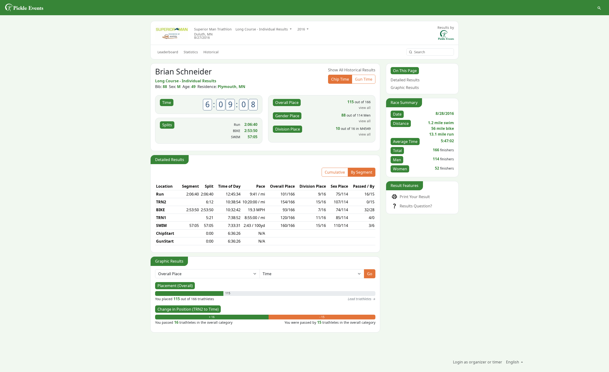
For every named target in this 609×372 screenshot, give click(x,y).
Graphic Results (405, 87)
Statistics (191, 52)
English (513, 362)
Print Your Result (415, 196)
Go (369, 273)
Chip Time (340, 79)
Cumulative (335, 172)
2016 (301, 29)
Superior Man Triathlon (213, 29)
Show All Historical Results (351, 70)
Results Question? (416, 206)
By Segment (361, 172)
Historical (211, 52)
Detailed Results (405, 80)
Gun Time (363, 79)
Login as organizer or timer (477, 362)
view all (365, 107)
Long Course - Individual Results (262, 29)
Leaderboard (167, 52)
